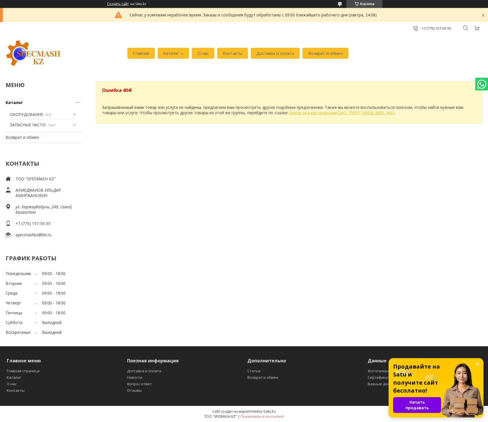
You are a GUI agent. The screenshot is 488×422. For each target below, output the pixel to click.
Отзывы (134, 390)
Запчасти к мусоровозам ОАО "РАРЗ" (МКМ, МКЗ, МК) (341, 112)
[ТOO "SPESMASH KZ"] (34, 53)
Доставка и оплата (275, 53)
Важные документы (385, 383)
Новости (134, 377)
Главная (141, 53)
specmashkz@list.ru (33, 234)
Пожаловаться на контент (262, 416)
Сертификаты (380, 377)
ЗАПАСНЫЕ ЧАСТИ (27, 124)
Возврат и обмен (325, 53)
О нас (203, 53)
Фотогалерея (380, 370)
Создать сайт (118, 4)
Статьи (253, 370)
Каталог (171, 53)
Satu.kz (269, 411)
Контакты (232, 53)
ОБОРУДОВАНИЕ (26, 114)
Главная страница (23, 370)
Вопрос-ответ (139, 383)
